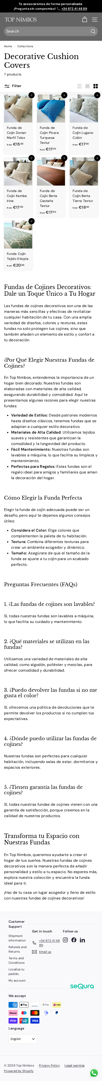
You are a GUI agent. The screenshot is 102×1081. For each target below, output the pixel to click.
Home (8, 46)
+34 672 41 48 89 (74, 9)
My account (17, 980)
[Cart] (84, 20)
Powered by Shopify (18, 1071)
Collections (25, 46)
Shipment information (17, 938)
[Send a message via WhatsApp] (94, 1073)
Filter (16, 86)
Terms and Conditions (17, 960)
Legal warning (75, 1065)
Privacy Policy (49, 1065)
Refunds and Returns (18, 949)
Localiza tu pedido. (16, 971)
